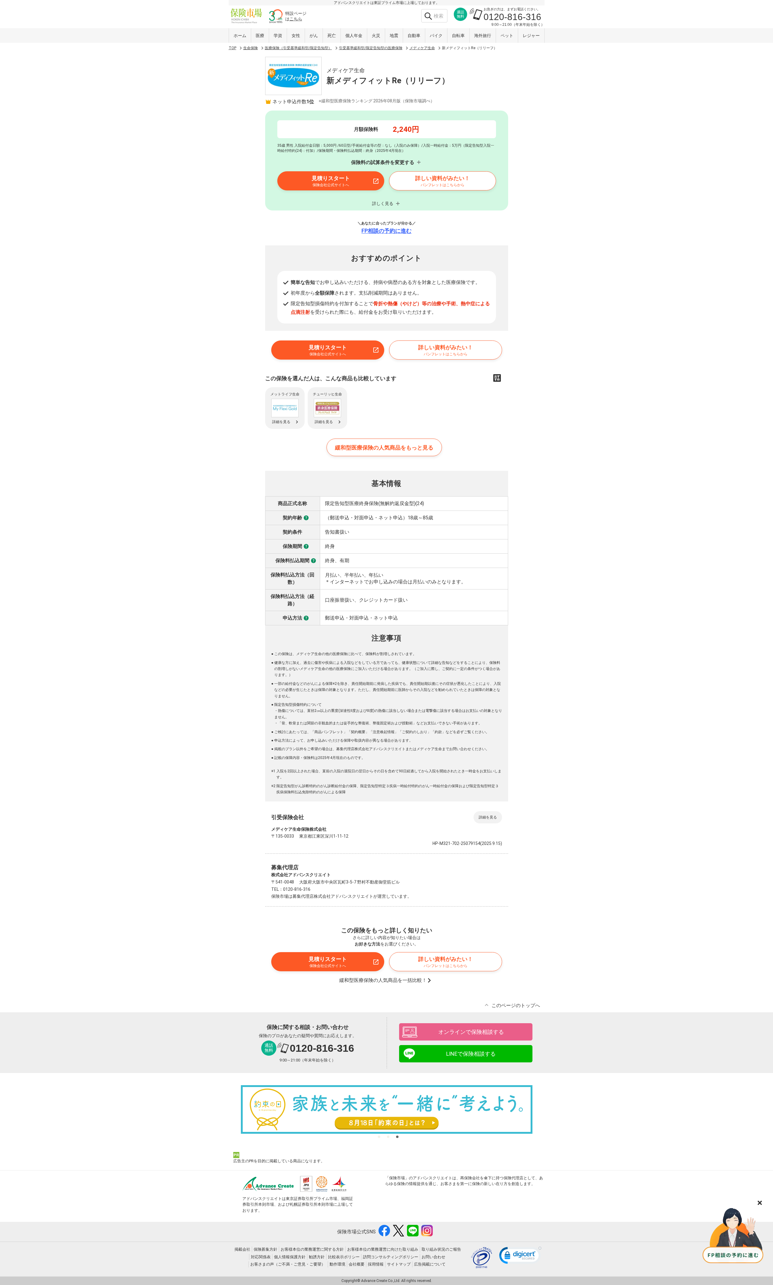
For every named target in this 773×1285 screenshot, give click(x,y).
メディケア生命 (422, 48)
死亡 (331, 35)
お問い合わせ (433, 1257)
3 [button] (397, 1136)
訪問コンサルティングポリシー (390, 1257)
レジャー (531, 35)
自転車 (458, 35)
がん (314, 35)
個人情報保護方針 (290, 1257)
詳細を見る (488, 817)
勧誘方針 (317, 1257)
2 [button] (388, 1136)
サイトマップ (399, 1264)
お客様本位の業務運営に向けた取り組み (382, 1249)
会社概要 (356, 1264)
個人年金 (353, 35)
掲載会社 (242, 1249)
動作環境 (337, 1264)
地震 (394, 35)
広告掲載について (430, 1264)
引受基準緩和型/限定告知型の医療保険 (370, 48)
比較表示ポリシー (344, 1257)
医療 (260, 35)
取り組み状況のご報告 (441, 1249)
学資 (278, 35)
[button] (520, 1256)
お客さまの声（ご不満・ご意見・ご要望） (287, 1264)
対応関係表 (261, 1257)
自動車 (414, 35)
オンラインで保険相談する (471, 1032)
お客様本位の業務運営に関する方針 (312, 1249)
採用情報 (376, 1264)
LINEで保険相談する (471, 1054)
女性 (296, 35)
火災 (376, 35)
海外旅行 (482, 35)
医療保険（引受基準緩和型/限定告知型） (298, 48)
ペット (507, 35)
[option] (386, 1109)
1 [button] (379, 1136)
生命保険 (250, 48)
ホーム (240, 35)
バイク (436, 35)
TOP (232, 48)
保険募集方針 (265, 1249)
